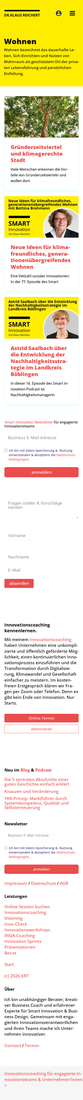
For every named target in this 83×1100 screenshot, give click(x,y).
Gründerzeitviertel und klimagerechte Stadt (37, 153)
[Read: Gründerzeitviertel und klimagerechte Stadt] (41, 116)
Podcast (43, 770)
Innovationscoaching (50, 639)
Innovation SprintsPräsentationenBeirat (22, 946)
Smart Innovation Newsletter (28, 422)
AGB (64, 883)
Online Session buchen (27, 906)
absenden (19, 583)
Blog (25, 770)
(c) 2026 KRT (16, 976)
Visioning (13, 918)
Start (9, 964)
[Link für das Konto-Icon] (59, 13)
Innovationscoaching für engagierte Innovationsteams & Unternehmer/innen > (43, 1079)
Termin (32, 1045)
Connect (12, 1045)
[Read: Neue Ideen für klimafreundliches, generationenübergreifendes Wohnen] (41, 216)
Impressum (15, 883)
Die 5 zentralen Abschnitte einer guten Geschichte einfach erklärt (36, 782)
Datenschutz (43, 883)
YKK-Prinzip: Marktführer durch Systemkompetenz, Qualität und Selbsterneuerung (36, 803)
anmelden (41, 472)
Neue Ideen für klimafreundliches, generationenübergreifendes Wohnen (40, 256)
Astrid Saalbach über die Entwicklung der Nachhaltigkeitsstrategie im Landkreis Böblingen (39, 361)
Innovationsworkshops (27, 929)
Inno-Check (15, 924)
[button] (41, 718)
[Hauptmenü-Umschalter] (72, 13)
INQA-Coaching (19, 935)
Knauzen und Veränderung (31, 791)
